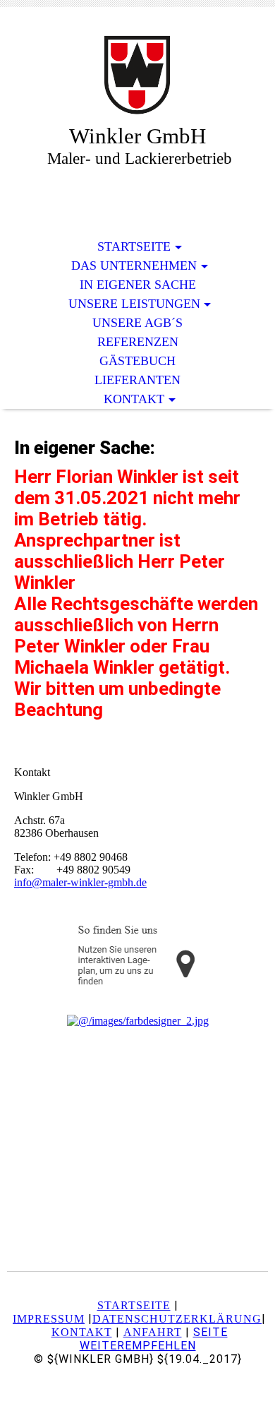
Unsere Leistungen (134, 304)
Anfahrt (152, 1332)
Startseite (134, 246)
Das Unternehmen (134, 265)
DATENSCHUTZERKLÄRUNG (177, 1319)
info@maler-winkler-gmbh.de (80, 882)
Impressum (49, 1319)
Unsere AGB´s (137, 323)
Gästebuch (137, 361)
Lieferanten (137, 380)
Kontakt (134, 399)
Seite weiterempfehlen (154, 1338)
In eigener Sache (138, 285)
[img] (137, 76)
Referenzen (137, 342)
